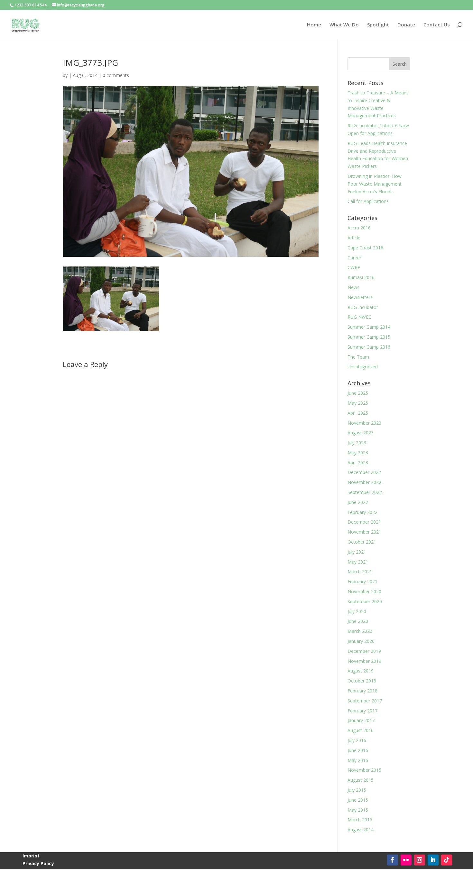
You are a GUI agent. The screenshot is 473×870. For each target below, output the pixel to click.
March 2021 (360, 571)
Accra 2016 (359, 228)
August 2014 (361, 829)
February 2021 (362, 581)
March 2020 (360, 631)
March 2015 (360, 820)
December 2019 (364, 651)
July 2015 (357, 790)
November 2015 (364, 770)
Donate (406, 25)
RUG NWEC (359, 317)
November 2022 (364, 482)
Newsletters (360, 297)
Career (354, 258)
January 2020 (361, 641)
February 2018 (362, 691)
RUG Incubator (363, 307)
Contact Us (436, 25)
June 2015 (358, 800)
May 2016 (358, 760)
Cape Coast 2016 (365, 248)
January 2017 (361, 720)
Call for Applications (368, 201)
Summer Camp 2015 (369, 337)
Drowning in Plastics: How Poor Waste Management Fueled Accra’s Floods (375, 184)
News (353, 287)
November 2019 (364, 661)
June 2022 (358, 502)
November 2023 (364, 423)
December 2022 (364, 472)
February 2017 (362, 711)
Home (314, 25)
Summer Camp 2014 (369, 327)
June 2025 (358, 393)
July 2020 (357, 611)
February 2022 (362, 512)
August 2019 (361, 671)
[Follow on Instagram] (419, 860)
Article (354, 238)
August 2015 (361, 780)
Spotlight (378, 25)
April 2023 (358, 462)
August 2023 (361, 433)
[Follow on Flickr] (406, 860)
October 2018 (362, 681)
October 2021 (362, 542)
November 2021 (364, 532)
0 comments (116, 75)
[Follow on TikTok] (446, 860)
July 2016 (357, 740)
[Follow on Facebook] (392, 860)
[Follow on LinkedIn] (433, 860)
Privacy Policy (38, 863)
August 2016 (361, 730)
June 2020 (358, 621)
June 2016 (358, 750)
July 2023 (357, 443)
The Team (358, 357)
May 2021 (358, 562)
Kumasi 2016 (361, 277)
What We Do (344, 25)
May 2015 (358, 810)
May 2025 (358, 403)
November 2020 (364, 591)
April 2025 (358, 413)
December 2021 (364, 522)
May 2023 (358, 453)
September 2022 (365, 492)
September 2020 (365, 601)
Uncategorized (363, 366)
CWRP (354, 267)
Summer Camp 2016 (369, 347)
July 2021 (357, 552)
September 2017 (365, 701)
